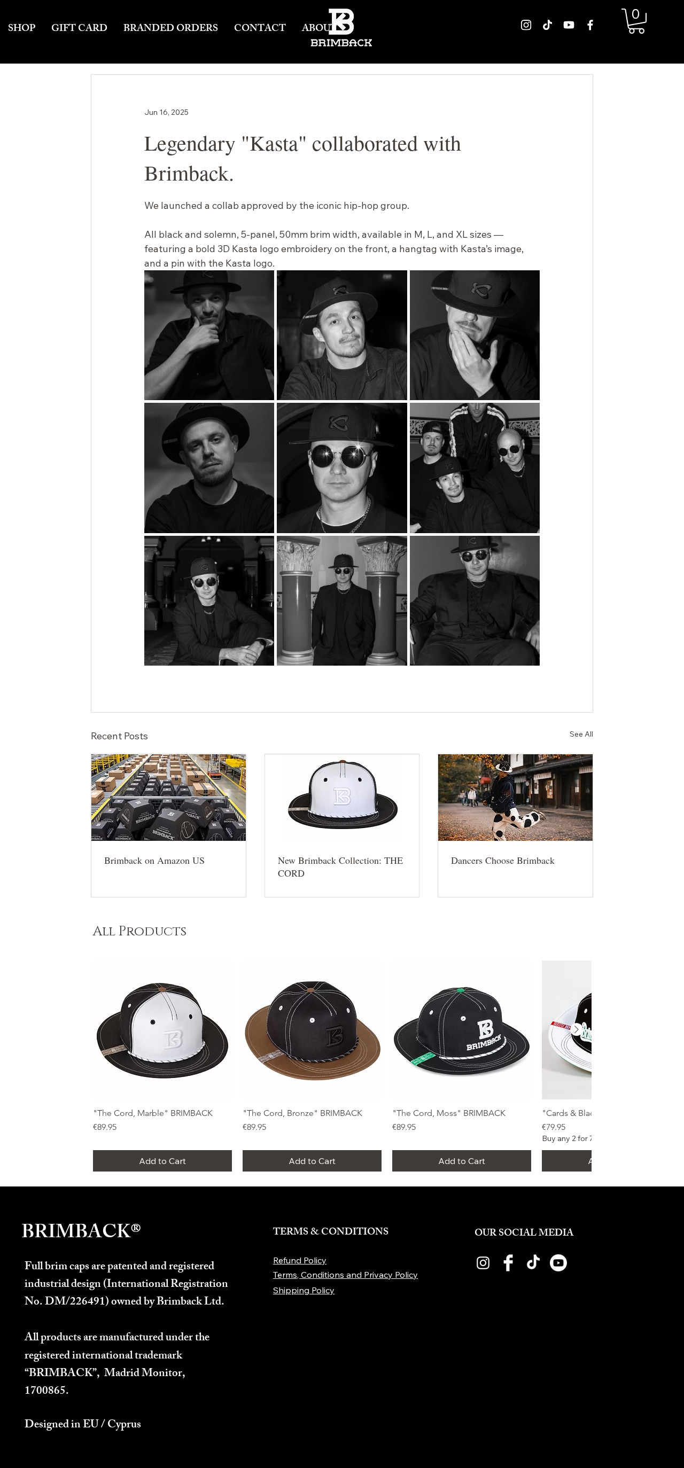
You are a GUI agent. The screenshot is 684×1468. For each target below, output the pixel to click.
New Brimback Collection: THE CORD (340, 866)
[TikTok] (533, 1262)
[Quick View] (162, 1030)
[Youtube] (558, 1262)
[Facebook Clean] (508, 1262)
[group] (342, 1066)
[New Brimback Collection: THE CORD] (342, 797)
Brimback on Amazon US (154, 860)
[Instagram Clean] (483, 1262)
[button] (636, 21)
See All (581, 734)
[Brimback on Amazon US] (168, 797)
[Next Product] (576, 1029)
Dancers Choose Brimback (503, 860)
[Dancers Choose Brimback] (515, 797)
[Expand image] (209, 335)
